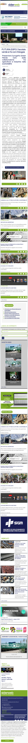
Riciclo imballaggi (6, 664)
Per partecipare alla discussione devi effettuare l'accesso (13, 329)
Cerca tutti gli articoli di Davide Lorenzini (15, 167)
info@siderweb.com (6, 705)
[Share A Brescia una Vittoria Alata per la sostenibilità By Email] (18, 208)
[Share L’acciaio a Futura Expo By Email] (18, 274)
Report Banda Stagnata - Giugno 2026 (10, 619)
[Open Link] (3, 4)
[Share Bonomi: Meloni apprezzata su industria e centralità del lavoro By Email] (18, 252)
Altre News (4, 299)
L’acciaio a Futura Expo (7, 266)
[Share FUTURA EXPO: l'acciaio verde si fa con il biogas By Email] (17, 184)
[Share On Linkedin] (19, 184)
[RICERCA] (25, 27)
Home (3, 44)
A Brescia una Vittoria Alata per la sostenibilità (14, 200)
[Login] (3, 338)
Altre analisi (4, 600)
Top (7, 44)
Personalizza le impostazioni (8, 737)
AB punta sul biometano (7, 222)
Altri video (3, 387)
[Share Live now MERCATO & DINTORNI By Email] (18, 297)
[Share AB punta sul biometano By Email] (18, 230)
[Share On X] (22, 184)
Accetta (7, 740)
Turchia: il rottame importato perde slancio (20, 545)
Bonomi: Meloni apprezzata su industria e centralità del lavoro (12, 245)
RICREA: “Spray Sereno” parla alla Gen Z (6, 679)
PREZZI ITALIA (3, 719)
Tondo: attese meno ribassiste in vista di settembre (20, 557)
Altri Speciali (4, 623)
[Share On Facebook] (24, 184)
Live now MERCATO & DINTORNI (8, 288)
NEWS (2, 718)
